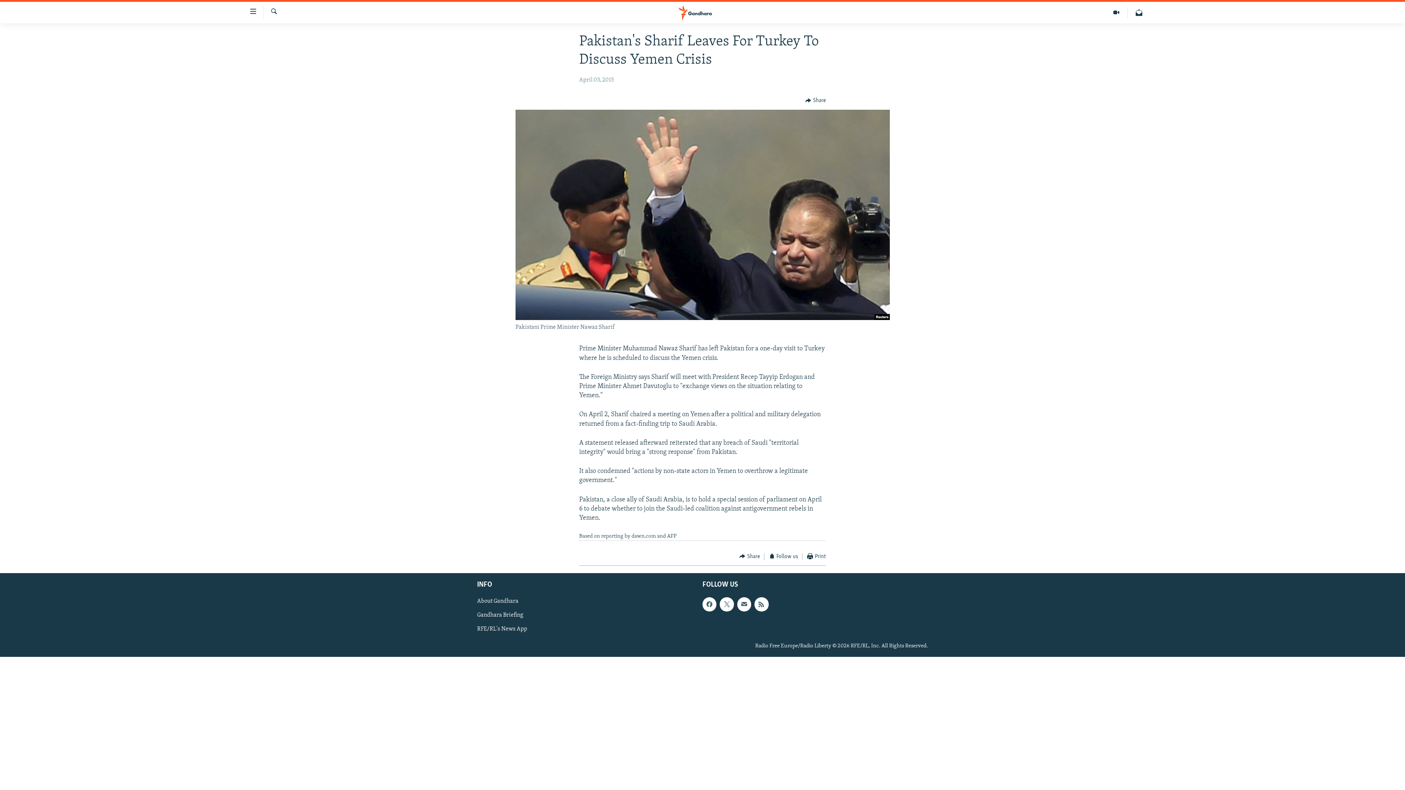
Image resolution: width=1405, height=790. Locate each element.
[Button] (815, 100)
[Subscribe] (744, 604)
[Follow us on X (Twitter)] (727, 604)
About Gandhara (497, 601)
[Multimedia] (1116, 12)
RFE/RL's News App (502, 629)
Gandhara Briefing (500, 615)
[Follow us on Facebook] (709, 604)
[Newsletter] (1139, 12)
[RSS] (761, 604)
